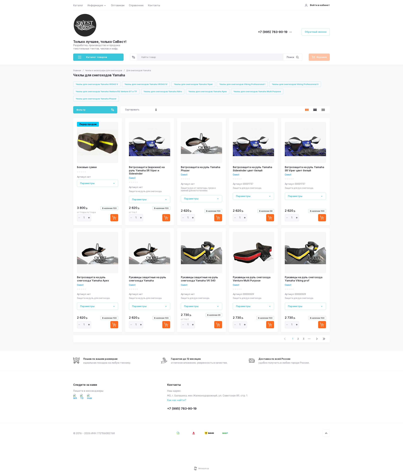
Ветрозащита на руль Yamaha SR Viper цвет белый (304, 169)
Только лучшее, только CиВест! (99, 42)
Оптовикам (118, 5)
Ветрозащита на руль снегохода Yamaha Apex (93, 279)
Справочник (136, 5)
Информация (95, 5)
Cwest (132, 178)
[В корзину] (114, 217)
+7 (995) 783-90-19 (272, 32)
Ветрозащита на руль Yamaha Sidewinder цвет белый (252, 169)
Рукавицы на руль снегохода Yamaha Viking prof (303, 279)
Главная (77, 70)
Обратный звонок (316, 31)
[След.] (316, 338)
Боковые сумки (87, 167)
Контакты (154, 5)
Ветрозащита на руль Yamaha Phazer (200, 169)
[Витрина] (306, 109)
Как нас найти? (176, 400)
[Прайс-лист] (323, 109)
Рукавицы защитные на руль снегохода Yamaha (147, 279)
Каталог (78, 5)
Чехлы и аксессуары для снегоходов (103, 70)
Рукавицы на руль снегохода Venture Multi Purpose (251, 279)
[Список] (315, 109)
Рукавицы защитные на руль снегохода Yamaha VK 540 (199, 279)
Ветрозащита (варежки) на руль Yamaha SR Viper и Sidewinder (147, 170)
